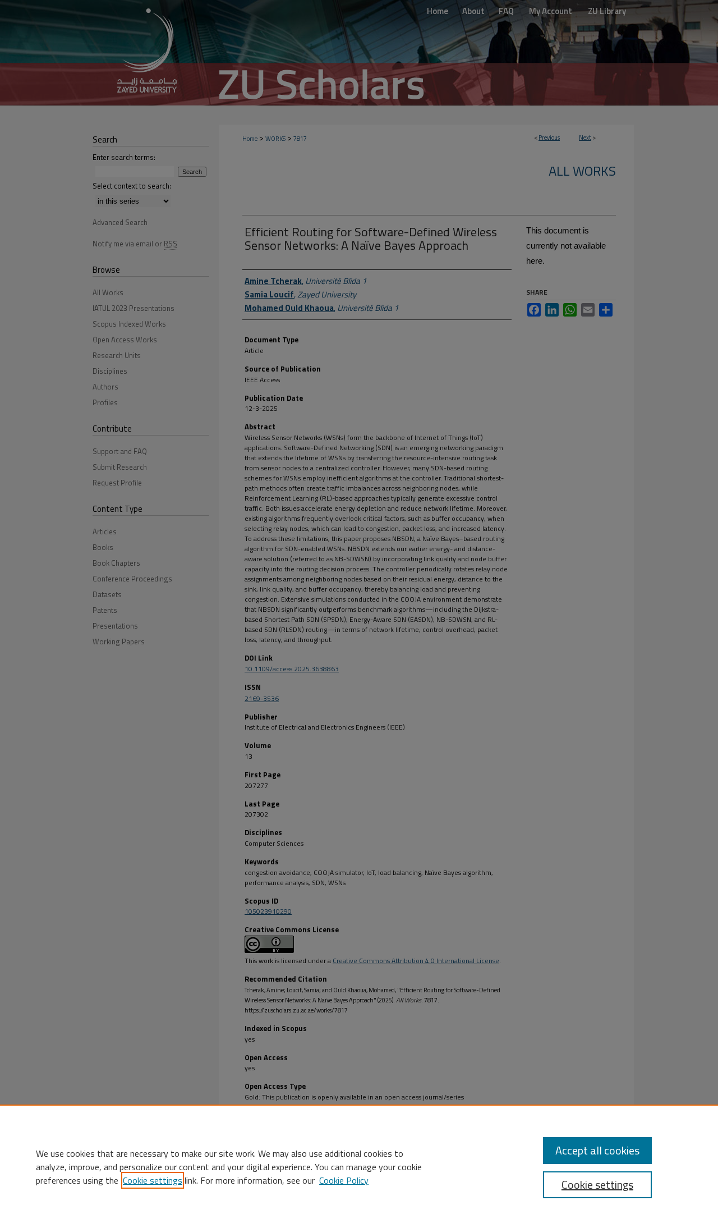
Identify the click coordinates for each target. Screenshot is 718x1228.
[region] (359, 1166)
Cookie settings (152, 1180)
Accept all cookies (597, 1150)
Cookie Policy (344, 1180)
